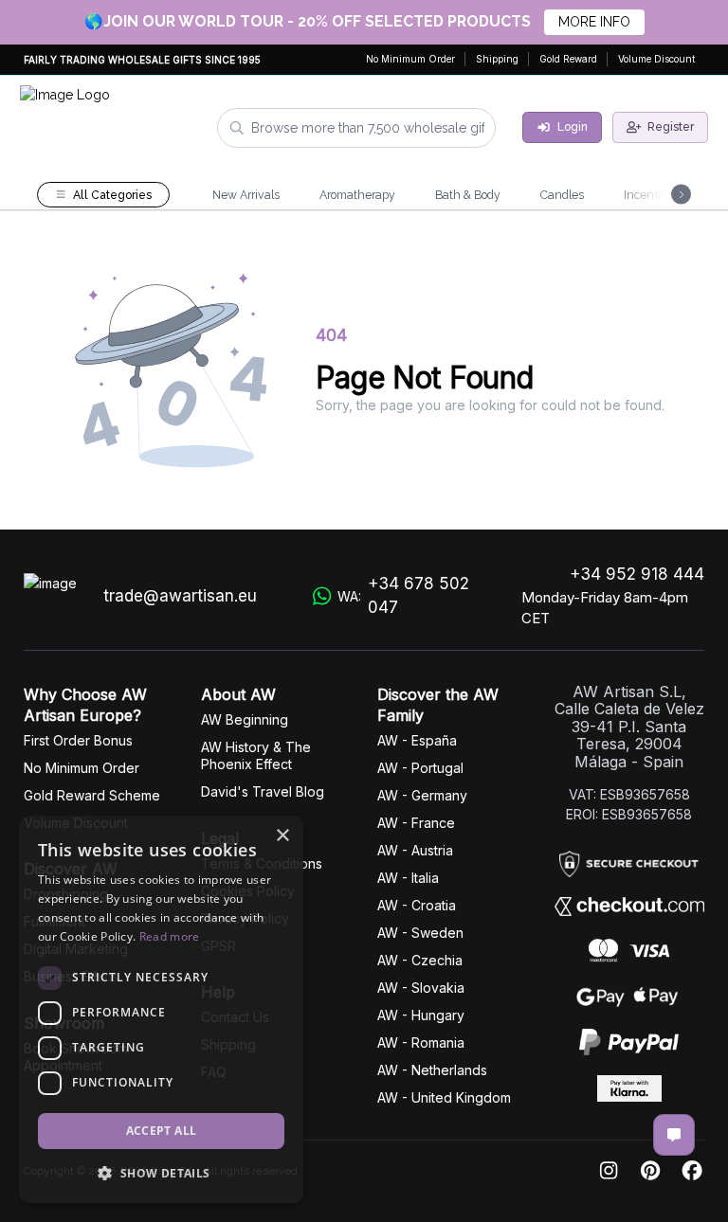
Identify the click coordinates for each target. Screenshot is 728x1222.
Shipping (497, 58)
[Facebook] (692, 1171)
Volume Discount (656, 58)
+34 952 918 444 (637, 574)
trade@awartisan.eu (180, 595)
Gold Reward (568, 58)
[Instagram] (608, 1171)
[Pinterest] (650, 1171)
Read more (169, 936)
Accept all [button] (161, 1131)
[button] (161, 1172)
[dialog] (161, 1009)
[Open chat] (674, 1135)
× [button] (282, 836)
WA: (403, 596)
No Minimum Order (410, 58)
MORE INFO (594, 21)
